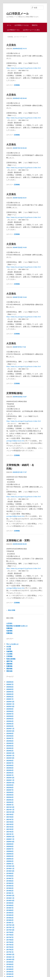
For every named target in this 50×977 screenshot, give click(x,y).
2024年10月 (10, 731)
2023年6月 (9, 765)
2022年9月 (9, 785)
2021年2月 (9, 832)
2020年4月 (9, 856)
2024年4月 (9, 746)
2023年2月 (9, 773)
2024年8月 (9, 736)
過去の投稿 (10, 610)
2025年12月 (10, 701)
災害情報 (17, 85)
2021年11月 (10, 809)
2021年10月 (10, 812)
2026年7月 (9, 684)
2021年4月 (9, 827)
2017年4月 (9, 945)
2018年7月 (9, 908)
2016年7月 (9, 967)
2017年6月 (9, 940)
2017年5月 (9, 942)
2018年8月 (9, 905)
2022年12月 (10, 777)
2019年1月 (9, 893)
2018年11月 (10, 898)
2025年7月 (9, 714)
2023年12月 (10, 753)
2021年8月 (9, 817)
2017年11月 (10, 927)
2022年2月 (9, 802)
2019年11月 (10, 868)
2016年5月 (9, 971)
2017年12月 (10, 925)
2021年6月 (9, 822)
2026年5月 (9, 689)
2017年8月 (9, 935)
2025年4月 (9, 721)
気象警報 (9, 631)
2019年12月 (10, 866)
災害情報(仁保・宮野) (18, 540)
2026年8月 (9, 682)
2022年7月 (9, 790)
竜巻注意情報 (10, 659)
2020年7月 (9, 849)
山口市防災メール (17, 13)
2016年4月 (9, 974)
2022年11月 (10, 780)
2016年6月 (9, 969)
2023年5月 (9, 768)
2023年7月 (9, 763)
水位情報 (9, 654)
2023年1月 (9, 775)
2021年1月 (9, 834)
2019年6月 (9, 881)
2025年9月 (9, 709)
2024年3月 (9, 748)
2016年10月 (10, 959)
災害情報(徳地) (14, 393)
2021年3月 (9, 829)
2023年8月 (9, 760)
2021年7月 (9, 819)
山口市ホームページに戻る (31, 30)
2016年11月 (10, 957)
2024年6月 (9, 741)
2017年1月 (9, 952)
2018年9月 (9, 903)
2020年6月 (9, 851)
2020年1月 (9, 863)
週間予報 (9, 661)
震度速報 (9, 671)
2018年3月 (9, 918)
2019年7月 (9, 878)
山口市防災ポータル (13, 30)
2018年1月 (9, 922)
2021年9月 (9, 814)
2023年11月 (10, 755)
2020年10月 (10, 841)
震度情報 (9, 668)
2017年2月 (9, 949)
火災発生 (11, 45)
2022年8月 (9, 787)
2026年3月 (9, 694)
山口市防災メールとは (21, 25)
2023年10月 (10, 758)
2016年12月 (10, 954)
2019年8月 (9, 876)
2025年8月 (9, 711)
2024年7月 (9, 738)
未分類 (8, 646)
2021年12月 (10, 807)
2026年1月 (9, 699)
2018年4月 (9, 915)
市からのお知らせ (12, 644)
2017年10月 (10, 930)
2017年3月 (9, 947)
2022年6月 (9, 792)
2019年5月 (9, 883)
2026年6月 (9, 687)
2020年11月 (10, 839)
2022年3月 (9, 800)
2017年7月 (9, 937)
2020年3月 (9, 859)
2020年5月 (9, 854)
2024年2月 (9, 750)
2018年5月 (9, 913)
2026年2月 (9, 696)
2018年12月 (10, 895)
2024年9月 (9, 733)
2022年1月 (9, 805)
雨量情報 (9, 628)
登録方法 (34, 25)
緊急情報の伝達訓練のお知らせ (17, 626)
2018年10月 (10, 900)
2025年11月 (10, 704)
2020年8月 (9, 846)
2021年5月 (9, 824)
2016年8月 (9, 964)
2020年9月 (9, 844)
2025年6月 (9, 716)
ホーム (9, 25)
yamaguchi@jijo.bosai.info (15, 441)
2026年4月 (9, 692)
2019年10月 (10, 871)
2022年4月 (9, 797)
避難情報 (9, 664)
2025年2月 (9, 726)
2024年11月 (10, 728)
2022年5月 (9, 795)
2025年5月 (9, 719)
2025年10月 (10, 706)
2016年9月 (9, 962)
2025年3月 (9, 724)
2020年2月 (9, 861)
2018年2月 (9, 920)
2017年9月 (9, 932)
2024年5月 (9, 743)
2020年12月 (10, 836)
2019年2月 (9, 890)
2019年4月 (9, 886)
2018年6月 (9, 910)
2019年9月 (9, 873)
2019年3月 (9, 888)
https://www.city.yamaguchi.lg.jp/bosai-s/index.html (23, 68)
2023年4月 (9, 770)
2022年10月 (10, 782)
